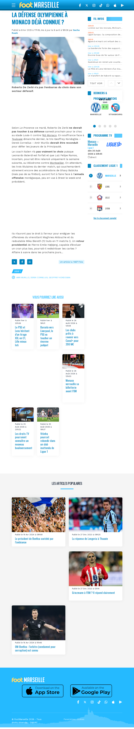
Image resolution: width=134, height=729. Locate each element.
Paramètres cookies (74, 719)
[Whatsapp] (29, 261)
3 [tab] (105, 126)
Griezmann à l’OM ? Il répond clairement (93, 593)
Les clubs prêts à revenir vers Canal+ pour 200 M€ (72, 337)
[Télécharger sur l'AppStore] (115, 5)
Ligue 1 (17, 271)
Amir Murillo (22, 278)
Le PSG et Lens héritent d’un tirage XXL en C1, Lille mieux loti (22, 336)
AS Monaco (50, 135)
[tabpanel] (105, 109)
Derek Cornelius (39, 278)
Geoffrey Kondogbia (59, 278)
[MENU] (15, 5)
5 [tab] (115, 126)
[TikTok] (101, 5)
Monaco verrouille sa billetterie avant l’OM (72, 385)
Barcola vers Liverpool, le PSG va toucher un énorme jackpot (47, 336)
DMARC (34, 722)
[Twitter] (86, 5)
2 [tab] (99, 126)
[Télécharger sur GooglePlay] (122, 5)
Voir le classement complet (105, 218)
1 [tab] (94, 126)
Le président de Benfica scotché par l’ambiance (34, 540)
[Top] (125, 722)
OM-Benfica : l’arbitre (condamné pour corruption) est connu (35, 648)
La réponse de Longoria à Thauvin (90, 539)
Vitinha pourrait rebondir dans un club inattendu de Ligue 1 (47, 442)
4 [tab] (110, 126)
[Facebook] (80, 5)
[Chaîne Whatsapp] (107, 5)
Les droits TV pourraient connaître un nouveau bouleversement (23, 440)
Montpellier (57, 162)
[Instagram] (93, 5)
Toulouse (17, 139)
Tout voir (96, 83)
